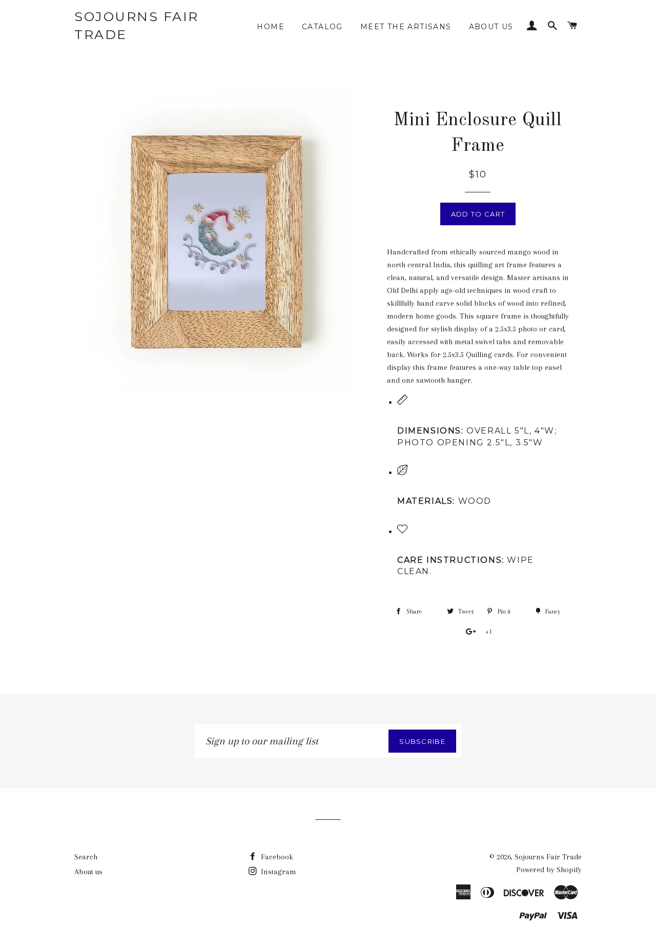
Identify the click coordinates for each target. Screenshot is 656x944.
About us (491, 26)
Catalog (322, 26)
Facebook (276, 856)
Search (85, 856)
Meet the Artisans (406, 26)
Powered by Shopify (549, 869)
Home (270, 26)
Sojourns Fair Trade (136, 25)
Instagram (277, 871)
